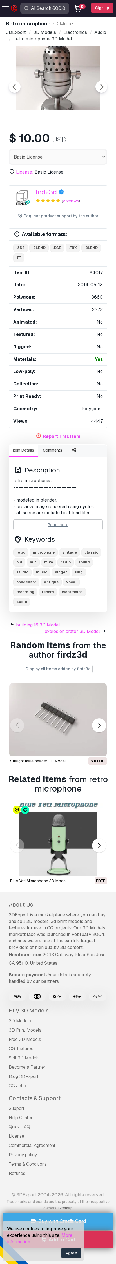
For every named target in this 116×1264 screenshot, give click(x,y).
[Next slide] (101, 87)
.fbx (73, 247)
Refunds (17, 1173)
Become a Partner (27, 1067)
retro (20, 552)
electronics (72, 591)
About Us (21, 904)
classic (91, 552)
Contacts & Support (35, 1098)
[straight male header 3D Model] (58, 719)
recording (25, 591)
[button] (99, 725)
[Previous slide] (15, 87)
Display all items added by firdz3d (58, 668)
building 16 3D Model (38, 625)
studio (22, 572)
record (48, 591)
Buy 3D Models (29, 1010)
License (16, 1136)
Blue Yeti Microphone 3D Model (38, 880)
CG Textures (21, 1048)
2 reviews (71, 201)
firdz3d (46, 192)
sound (84, 562)
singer (61, 572)
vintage (69, 552)
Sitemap (65, 1208)
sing (79, 572)
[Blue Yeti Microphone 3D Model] (58, 840)
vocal (71, 582)
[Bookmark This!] (98, 748)
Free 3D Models (25, 1039)
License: (25, 172)
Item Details (23, 450)
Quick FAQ (19, 1127)
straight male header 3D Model (38, 761)
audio (21, 601)
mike (48, 562)
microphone (44, 552)
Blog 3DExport (24, 1076)
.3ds (20, 247)
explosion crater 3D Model (72, 631)
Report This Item (62, 436)
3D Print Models (25, 1030)
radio (66, 562)
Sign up (102, 7)
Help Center (21, 1118)
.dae (57, 247)
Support (16, 1108)
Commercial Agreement (32, 1145)
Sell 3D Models (24, 1058)
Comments (52, 450)
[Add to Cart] (87, 748)
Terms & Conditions (28, 1164)
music (41, 572)
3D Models (20, 1021)
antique (51, 582)
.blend (39, 247)
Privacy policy (23, 1155)
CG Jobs (17, 1086)
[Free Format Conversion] (19, 258)
